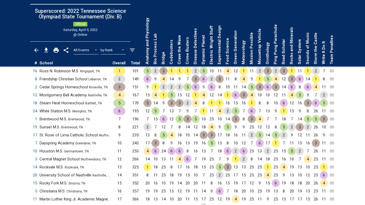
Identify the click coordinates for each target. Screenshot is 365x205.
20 (35, 175)
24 (35, 111)
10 (35, 151)
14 (35, 167)
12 (35, 95)
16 (35, 71)
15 (35, 183)
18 (35, 103)
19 (35, 127)
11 (35, 199)
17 (35, 135)
